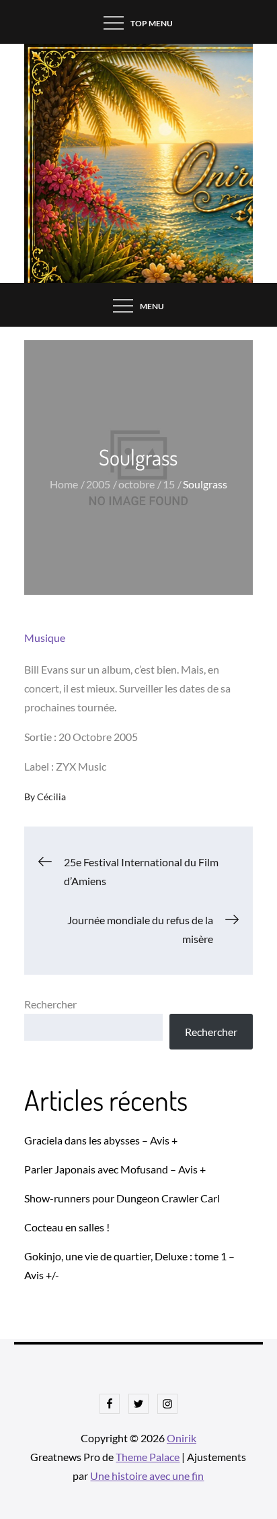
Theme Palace (148, 1456)
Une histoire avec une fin (147, 1475)
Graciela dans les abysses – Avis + (100, 1140)
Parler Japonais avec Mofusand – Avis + (115, 1169)
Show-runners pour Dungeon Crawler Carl (122, 1198)
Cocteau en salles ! (67, 1227)
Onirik (181, 1437)
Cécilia (51, 796)
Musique (44, 637)
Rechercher (50, 1004)
